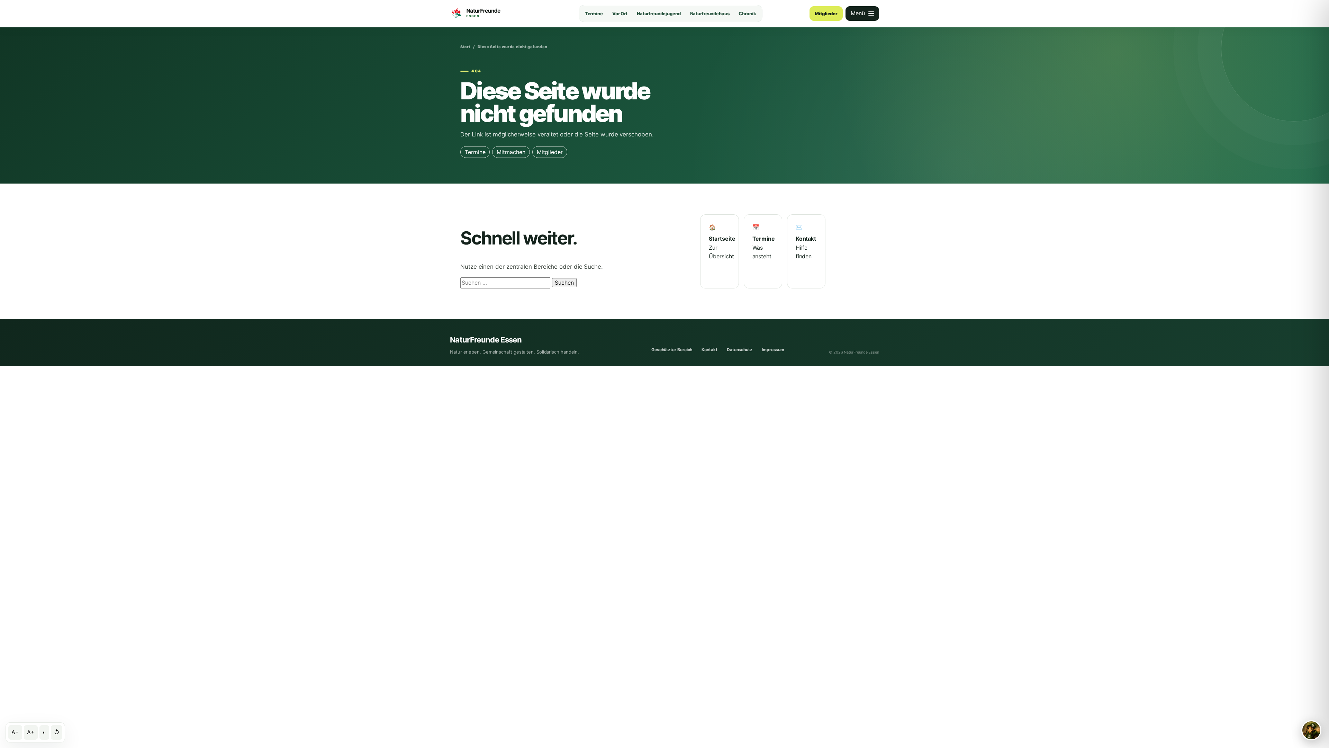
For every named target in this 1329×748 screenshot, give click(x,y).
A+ (31, 732)
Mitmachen (511, 152)
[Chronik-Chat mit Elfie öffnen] (1311, 730)
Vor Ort (619, 13)
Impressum (773, 349)
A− (15, 732)
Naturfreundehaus (710, 13)
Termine (594, 13)
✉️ (806, 242)
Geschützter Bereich (671, 349)
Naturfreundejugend (659, 13)
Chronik (747, 13)
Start (465, 46)
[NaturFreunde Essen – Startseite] (490, 13)
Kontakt (709, 349)
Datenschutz (739, 349)
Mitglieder (826, 13)
